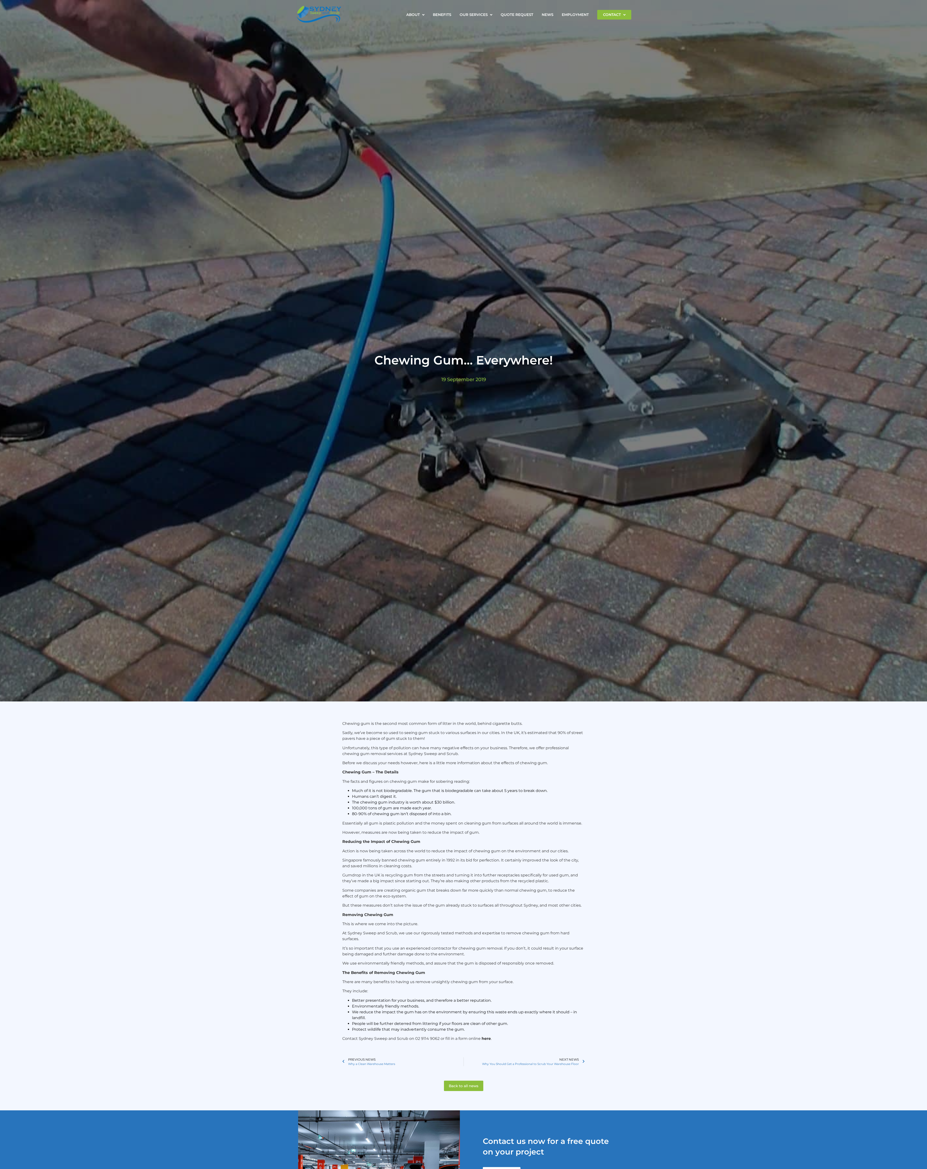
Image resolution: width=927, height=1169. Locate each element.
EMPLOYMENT (575, 14)
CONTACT (612, 14)
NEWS (547, 14)
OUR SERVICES (474, 14)
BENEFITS (442, 14)
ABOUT (413, 14)
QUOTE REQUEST (517, 14)
